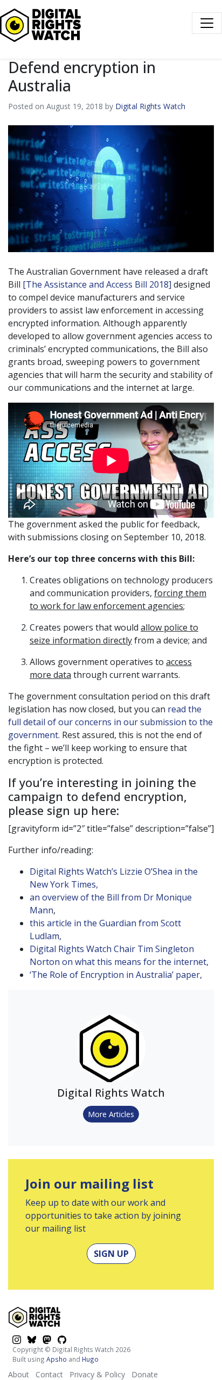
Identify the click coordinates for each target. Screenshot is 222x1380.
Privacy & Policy (97, 1374)
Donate (144, 1374)
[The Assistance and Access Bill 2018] (97, 284)
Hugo (90, 1359)
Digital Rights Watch (150, 106)
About (18, 1374)
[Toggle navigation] (207, 23)
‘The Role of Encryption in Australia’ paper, (116, 975)
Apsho (56, 1359)
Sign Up (111, 1254)
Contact (49, 1374)
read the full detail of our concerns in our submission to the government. (110, 722)
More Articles (111, 1114)
